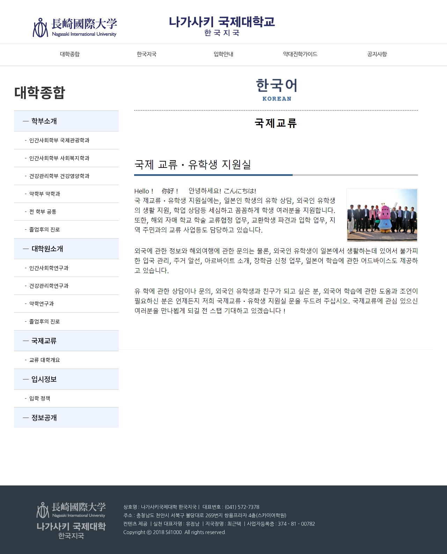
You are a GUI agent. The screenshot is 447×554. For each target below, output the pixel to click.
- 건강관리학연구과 (41, 285)
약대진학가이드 (300, 54)
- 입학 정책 (32, 398)
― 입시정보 (35, 379)
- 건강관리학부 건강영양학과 (51, 175)
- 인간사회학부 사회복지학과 (51, 158)
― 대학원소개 (38, 248)
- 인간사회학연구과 (41, 267)
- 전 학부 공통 (35, 211)
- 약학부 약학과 (37, 193)
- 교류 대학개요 (37, 359)
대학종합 (70, 54)
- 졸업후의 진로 (37, 229)
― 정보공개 (35, 417)
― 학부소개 (35, 121)
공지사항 (377, 54)
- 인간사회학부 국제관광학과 (51, 140)
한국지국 (146, 54)
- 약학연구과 (34, 303)
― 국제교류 (35, 340)
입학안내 (223, 54)
